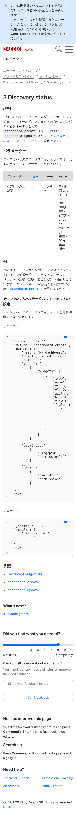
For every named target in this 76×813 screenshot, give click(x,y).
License (8, 806)
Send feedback (38, 697)
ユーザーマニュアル (17, 71)
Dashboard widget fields (21, 82)
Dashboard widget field (25, 574)
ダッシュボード (50, 76)
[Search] (58, 49)
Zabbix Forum (52, 786)
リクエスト (11, 326)
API (38, 71)
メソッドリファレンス (18, 76)
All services (11, 786)
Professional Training (57, 778)
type (35, 176)
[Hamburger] (69, 49)
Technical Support (16, 778)
